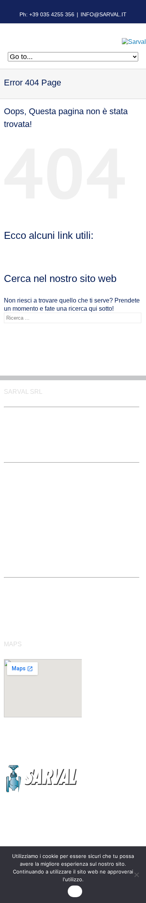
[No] (136, 875)
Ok (75, 891)
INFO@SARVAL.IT (104, 14)
